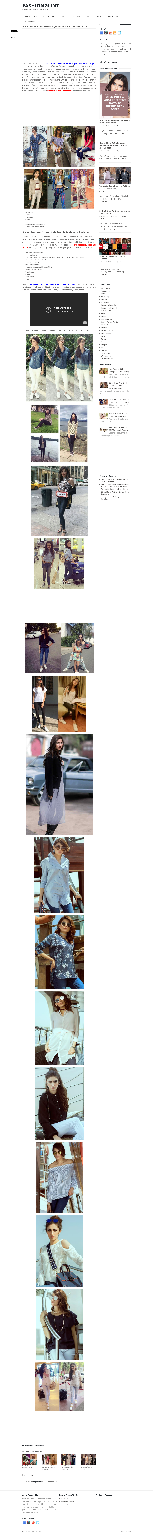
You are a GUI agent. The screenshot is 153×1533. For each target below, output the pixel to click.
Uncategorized (100, 16)
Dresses (104, 299)
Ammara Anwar (122, 126)
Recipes (89, 16)
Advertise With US (67, 1502)
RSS (114, 33)
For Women (105, 302)
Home (36, 16)
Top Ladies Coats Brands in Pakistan (115, 186)
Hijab (103, 314)
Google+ (106, 33)
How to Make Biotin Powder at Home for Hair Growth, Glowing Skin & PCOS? (113, 145)
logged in (37, 1482)
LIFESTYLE (63, 16)
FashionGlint (40, 5)
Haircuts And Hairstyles (109, 308)
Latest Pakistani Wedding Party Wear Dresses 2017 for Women (49, 1467)
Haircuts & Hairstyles (109, 305)
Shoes (103, 348)
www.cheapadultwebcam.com (33, 1446)
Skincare (104, 350)
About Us (64, 1499)
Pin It (13, 38)
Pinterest (110, 33)
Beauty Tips (105, 297)
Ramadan (104, 342)
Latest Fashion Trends (48, 16)
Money (103, 336)
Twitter (119, 33)
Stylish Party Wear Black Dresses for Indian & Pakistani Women (118, 385)
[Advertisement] (59, 46)
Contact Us (65, 1505)
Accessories (105, 288)
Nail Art (104, 339)
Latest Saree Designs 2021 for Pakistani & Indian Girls (67, 1467)
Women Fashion (29, 21)
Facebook (101, 33)
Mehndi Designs (107, 331)
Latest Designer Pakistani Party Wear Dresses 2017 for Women (88, 1467)
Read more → (121, 133)
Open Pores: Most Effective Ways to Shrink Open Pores (114, 121)
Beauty (27, 16)
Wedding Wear (113, 16)
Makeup (104, 328)
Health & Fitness (107, 311)
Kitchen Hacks (106, 319)
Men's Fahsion (77, 16)
